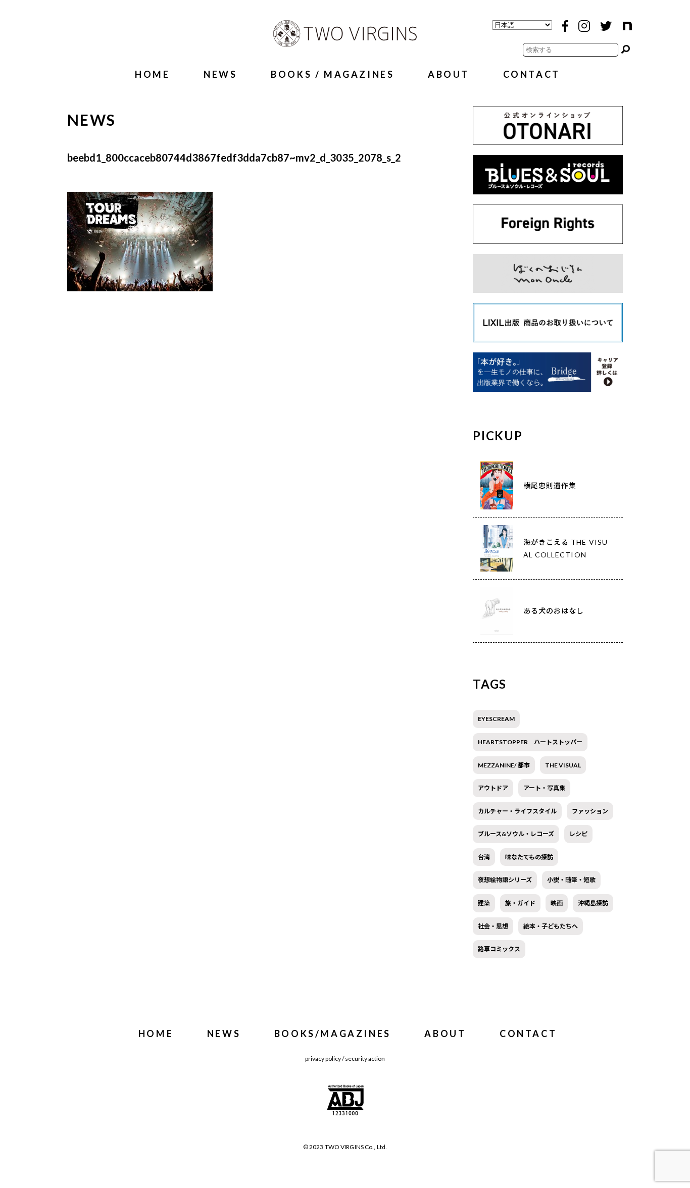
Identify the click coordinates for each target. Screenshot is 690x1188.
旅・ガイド (520, 903)
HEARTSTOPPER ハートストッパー (530, 742)
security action (365, 1058)
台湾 (484, 857)
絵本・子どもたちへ (550, 926)
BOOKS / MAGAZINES (332, 74)
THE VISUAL (563, 765)
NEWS (220, 74)
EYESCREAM (496, 718)
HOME (152, 74)
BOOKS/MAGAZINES (332, 1033)
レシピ (578, 834)
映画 (557, 903)
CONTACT (531, 74)
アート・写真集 (544, 788)
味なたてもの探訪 (529, 857)
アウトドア (493, 788)
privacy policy (323, 1058)
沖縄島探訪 (593, 903)
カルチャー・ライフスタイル (517, 811)
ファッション (590, 811)
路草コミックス (499, 949)
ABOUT (448, 74)
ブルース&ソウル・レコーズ (516, 834)
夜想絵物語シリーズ (505, 880)
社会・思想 (493, 926)
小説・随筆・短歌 (571, 880)
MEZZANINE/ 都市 (504, 765)
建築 (484, 903)
